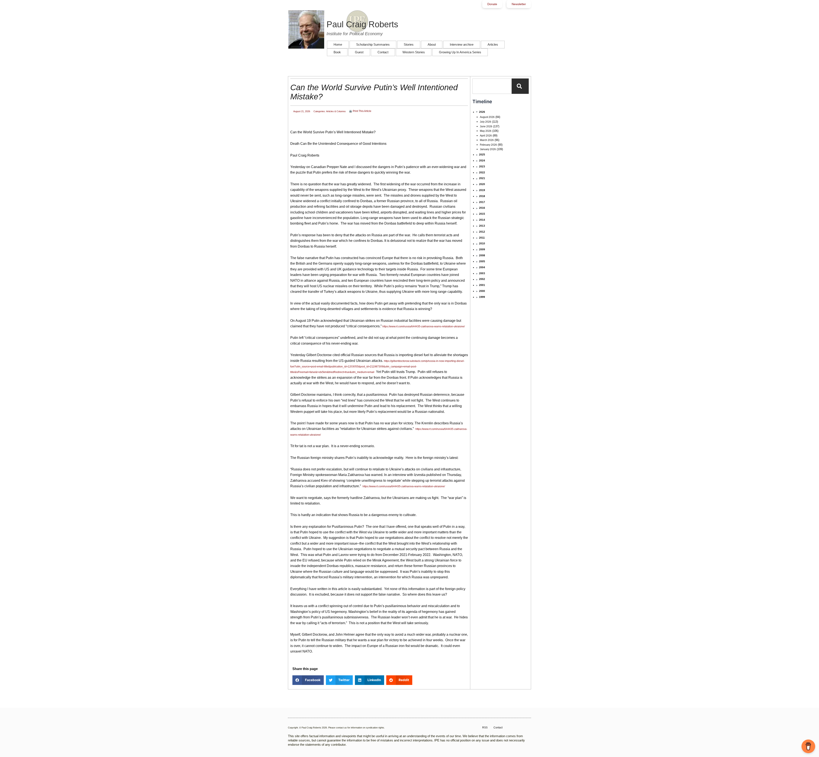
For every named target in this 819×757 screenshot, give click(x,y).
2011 (482, 237)
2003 (482, 273)
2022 (482, 172)
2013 (482, 225)
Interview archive (461, 44)
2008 (482, 255)
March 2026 (487, 140)
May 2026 (485, 130)
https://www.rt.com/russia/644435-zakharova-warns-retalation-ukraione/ (423, 326)
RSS (485, 727)
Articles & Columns (336, 111)
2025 (482, 154)
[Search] (520, 86)
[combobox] (492, 86)
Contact (383, 52)
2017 (482, 202)
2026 (482, 111)
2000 (482, 291)
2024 (482, 160)
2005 (482, 261)
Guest (359, 52)
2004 (482, 267)
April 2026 (486, 135)
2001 (482, 285)
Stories (409, 44)
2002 (482, 279)
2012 (482, 231)
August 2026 (487, 117)
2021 (482, 178)
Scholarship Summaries (373, 44)
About (432, 44)
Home (338, 44)
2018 (482, 196)
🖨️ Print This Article (360, 111)
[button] (308, 680)
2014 (482, 219)
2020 (482, 184)
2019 (482, 190)
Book (337, 52)
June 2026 (486, 126)
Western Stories (413, 52)
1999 (482, 297)
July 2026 (485, 121)
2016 (482, 207)
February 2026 (488, 144)
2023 (482, 166)
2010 (482, 243)
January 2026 (488, 149)
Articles (493, 44)
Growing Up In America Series (460, 52)
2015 (482, 213)
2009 (482, 249)
